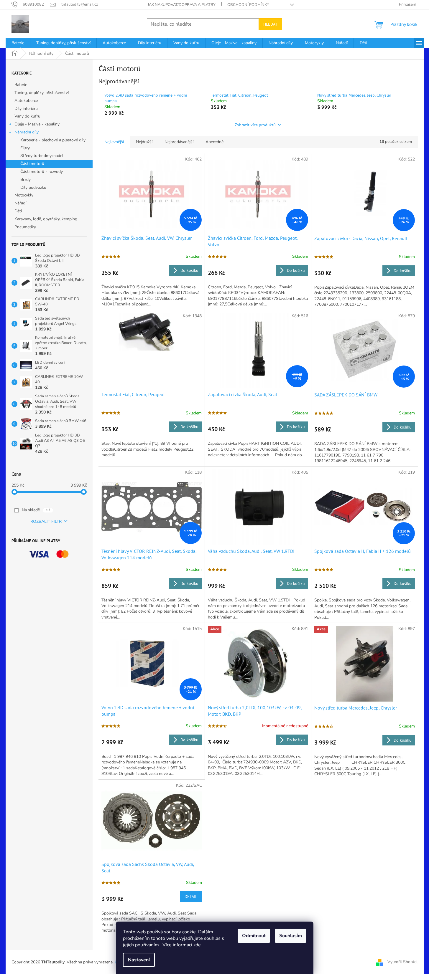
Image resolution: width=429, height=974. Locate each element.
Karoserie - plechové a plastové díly (53, 140)
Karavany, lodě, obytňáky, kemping (45, 219)
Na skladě (36, 510)
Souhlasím (290, 935)
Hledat (270, 24)
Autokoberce (26, 100)
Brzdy (25, 179)
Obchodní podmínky (248, 4)
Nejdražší (144, 142)
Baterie (20, 84)
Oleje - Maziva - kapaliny (37, 124)
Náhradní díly (26, 132)
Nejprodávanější (179, 142)
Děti (18, 211)
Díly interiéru (26, 108)
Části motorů (32, 163)
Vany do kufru (27, 116)
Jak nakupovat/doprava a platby (182, 4)
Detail (191, 896)
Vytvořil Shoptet (402, 962)
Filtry (25, 148)
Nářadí (20, 203)
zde (197, 945)
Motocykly (23, 195)
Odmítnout (254, 935)
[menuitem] (18, 43)
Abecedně (214, 142)
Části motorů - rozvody (41, 171)
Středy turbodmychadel (41, 155)
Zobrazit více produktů (255, 125)
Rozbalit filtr (46, 521)
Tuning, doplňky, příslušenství (41, 92)
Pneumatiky (25, 227)
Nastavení (139, 960)
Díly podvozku (33, 187)
